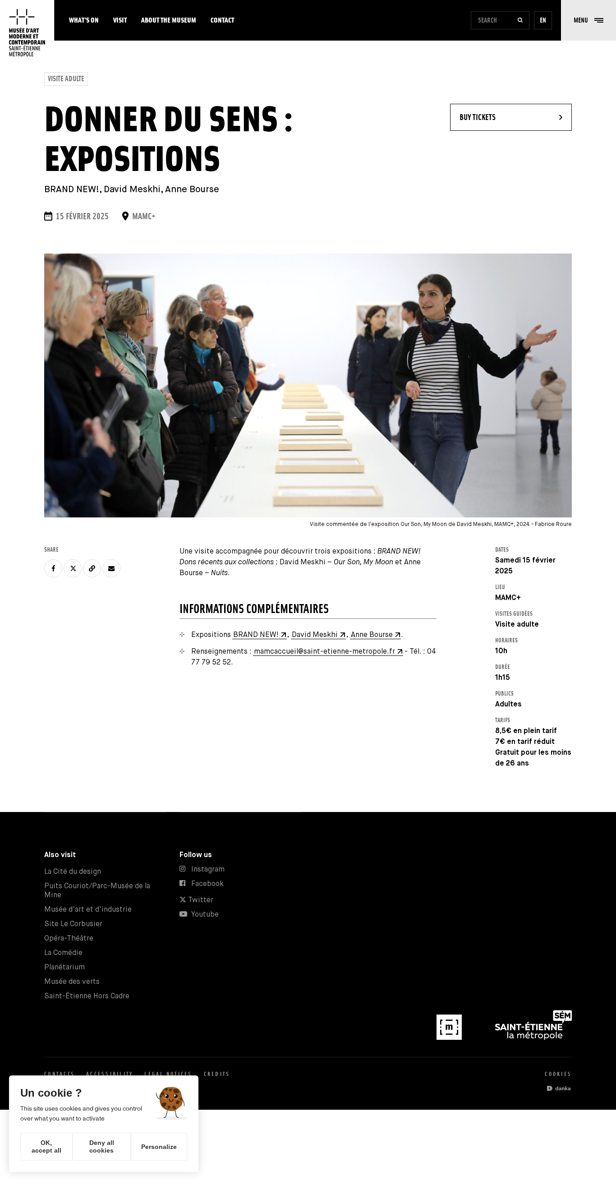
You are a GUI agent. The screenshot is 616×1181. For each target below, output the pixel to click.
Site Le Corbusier (73, 924)
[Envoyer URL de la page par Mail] (111, 568)
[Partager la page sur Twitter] (73, 568)
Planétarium (64, 967)
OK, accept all (46, 1146)
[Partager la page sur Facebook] (53, 568)
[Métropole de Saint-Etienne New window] (533, 1037)
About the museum (168, 20)
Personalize (159, 1146)
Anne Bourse (372, 635)
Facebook (207, 884)
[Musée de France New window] (450, 1037)
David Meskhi (315, 635)
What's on (84, 20)
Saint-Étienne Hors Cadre (86, 996)
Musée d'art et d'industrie (88, 909)
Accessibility (109, 1074)
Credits (217, 1074)
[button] (588, 20)
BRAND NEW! (256, 635)
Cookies (558, 1074)
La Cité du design (72, 871)
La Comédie (63, 953)
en (543, 20)
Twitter (199, 900)
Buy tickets (500, 116)
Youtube (205, 914)
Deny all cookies (101, 1146)
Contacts (59, 1074)
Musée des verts (72, 982)
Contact (222, 20)
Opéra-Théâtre (68, 938)
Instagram (208, 869)
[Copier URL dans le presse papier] (92, 568)
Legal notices (168, 1074)
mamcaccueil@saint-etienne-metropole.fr (324, 651)
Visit (120, 20)
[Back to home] (27, 32)
